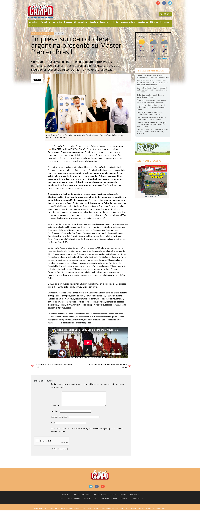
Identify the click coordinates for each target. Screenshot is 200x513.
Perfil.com (66, 494)
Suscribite (165, 14)
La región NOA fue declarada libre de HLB (53, 365)
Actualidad (33, 22)
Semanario (105, 498)
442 (75, 494)
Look (115, 498)
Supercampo (45, 10)
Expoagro (104, 22)
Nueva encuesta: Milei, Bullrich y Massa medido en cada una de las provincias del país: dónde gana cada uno (152, 83)
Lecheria (114, 22)
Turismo (123, 494)
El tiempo (154, 22)
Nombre (55, 411)
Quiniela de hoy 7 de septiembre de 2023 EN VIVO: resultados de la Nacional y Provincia (152, 131)
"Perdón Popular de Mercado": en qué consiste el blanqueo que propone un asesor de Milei (151, 124)
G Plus (158, 3)
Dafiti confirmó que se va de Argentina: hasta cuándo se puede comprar (151, 118)
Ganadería (93, 22)
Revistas (133, 494)
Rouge (103, 494)
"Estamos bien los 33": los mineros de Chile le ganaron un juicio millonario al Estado (151, 107)
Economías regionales (42, 33)
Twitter (170, 3)
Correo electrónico (60, 417)
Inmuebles (164, 22)
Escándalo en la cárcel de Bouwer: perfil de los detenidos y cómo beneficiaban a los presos (152, 90)
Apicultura (82, 22)
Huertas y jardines (127, 22)
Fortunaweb (85, 494)
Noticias (87, 498)
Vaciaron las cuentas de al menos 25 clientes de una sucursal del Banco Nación (153, 77)
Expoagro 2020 (70, 22)
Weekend (136, 498)
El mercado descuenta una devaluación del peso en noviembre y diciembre (151, 101)
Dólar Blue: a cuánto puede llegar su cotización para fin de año (150, 96)
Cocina (32, 25)
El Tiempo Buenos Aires (153, 34)
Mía (95, 498)
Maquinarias (143, 22)
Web (53, 422)
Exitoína (113, 494)
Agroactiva (57, 22)
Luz (68, 498)
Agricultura (45, 22)
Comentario (56, 405)
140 (95, 494)
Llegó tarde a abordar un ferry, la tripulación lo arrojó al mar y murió (150, 113)
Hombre (77, 498)
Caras (61, 498)
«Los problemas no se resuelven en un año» (108, 365)
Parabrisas (125, 498)
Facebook (164, 3)
